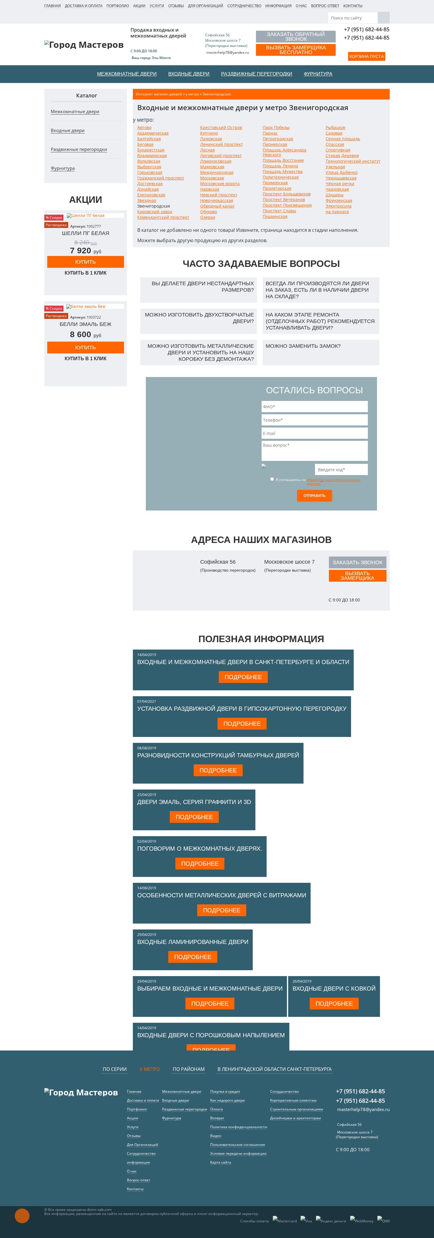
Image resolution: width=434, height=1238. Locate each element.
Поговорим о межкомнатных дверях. (199, 848)
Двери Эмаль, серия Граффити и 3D (194, 802)
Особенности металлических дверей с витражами (221, 895)
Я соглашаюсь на (317, 481)
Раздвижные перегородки (79, 149)
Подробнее (243, 677)
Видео (215, 1135)
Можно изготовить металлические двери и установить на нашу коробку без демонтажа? (201, 352)
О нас (301, 6)
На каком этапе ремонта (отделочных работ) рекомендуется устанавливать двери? (320, 321)
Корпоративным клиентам (293, 1100)
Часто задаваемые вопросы (261, 263)
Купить (85, 262)
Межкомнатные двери (75, 111)
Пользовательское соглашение (237, 1144)
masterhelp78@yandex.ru (227, 52)
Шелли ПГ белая (85, 233)
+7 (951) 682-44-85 (366, 29)
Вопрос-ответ (325, 6)
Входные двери (68, 130)
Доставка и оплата (83, 6)
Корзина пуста (367, 56)
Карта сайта (220, 1162)
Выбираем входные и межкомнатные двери (210, 988)
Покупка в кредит (225, 1091)
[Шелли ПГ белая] (85, 215)
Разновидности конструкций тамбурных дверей (218, 755)
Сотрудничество (244, 6)
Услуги (157, 6)
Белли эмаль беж (86, 324)
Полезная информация (261, 639)
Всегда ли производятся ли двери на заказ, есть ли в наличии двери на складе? (317, 289)
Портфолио (118, 6)
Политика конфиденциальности (238, 1126)
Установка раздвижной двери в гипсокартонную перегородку (242, 708)
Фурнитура (63, 168)
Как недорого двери (227, 1100)
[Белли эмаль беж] (85, 306)
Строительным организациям (296, 1109)
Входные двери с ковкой (334, 988)
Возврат (217, 1117)
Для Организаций (205, 6)
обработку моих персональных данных (333, 481)
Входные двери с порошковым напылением (211, 1035)
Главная (52, 6)
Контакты (353, 6)
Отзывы (176, 6)
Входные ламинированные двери (192, 942)
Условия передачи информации (238, 1153)
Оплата (216, 1109)
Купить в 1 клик (86, 272)
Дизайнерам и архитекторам (295, 1117)
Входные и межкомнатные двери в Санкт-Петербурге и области (243, 662)
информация (278, 6)
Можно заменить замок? (303, 346)
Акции (139, 6)
